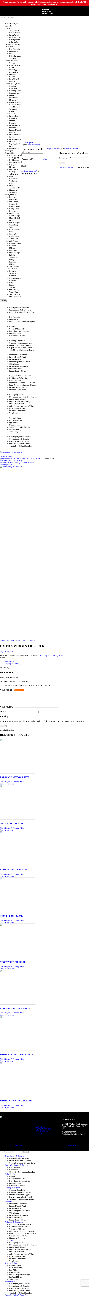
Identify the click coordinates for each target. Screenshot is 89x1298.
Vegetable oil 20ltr (13, 962)
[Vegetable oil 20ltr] (17, 958)
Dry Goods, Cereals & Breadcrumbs (14, 203)
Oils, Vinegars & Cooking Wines (14, 224)
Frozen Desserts (12, 122)
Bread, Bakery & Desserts (11, 24)
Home (2, 458)
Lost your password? (29, 171)
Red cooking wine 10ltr (15, 869)
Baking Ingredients (13, 198)
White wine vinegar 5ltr (16, 1100)
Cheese (12, 63)
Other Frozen (14, 148)
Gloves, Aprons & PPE (14, 186)
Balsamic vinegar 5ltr (14, 777)
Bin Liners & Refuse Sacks (14, 161)
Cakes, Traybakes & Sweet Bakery (14, 30)
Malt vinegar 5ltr (12, 823)
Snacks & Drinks (11, 269)
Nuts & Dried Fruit (16, 404)
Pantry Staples (10, 195)
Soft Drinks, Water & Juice (14, 290)
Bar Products (14, 49)
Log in (24, 166)
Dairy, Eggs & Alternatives (14, 71)
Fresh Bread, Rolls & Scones (15, 36)
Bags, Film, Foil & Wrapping (15, 156)
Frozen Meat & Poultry (18, 357)
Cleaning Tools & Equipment (15, 91)
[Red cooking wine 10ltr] (17, 865)
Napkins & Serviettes (13, 191)
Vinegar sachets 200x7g (15, 1008)
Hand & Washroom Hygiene (13, 97)
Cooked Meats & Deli (17, 329)
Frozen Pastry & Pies (17, 371)
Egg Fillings (13, 250)
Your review (7, 706)
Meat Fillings (14, 252)
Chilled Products (11, 60)
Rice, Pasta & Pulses (17, 408)
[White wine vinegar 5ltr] (17, 1096)
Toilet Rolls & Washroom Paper (14, 109)
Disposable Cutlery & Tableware (13, 171)
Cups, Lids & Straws (14, 165)
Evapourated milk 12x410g (10, 463)
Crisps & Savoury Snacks (12, 284)
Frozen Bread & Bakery (14, 117)
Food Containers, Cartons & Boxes (13, 179)
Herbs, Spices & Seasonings (14, 214)
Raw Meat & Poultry (14, 80)
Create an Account (33, 145)
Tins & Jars (13, 239)
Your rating (7, 689)
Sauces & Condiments (14, 235)
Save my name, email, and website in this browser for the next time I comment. (45, 721)
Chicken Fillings (12, 246)
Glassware (13, 51)
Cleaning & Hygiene (12, 83)
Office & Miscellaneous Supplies (15, 55)
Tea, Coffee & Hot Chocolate (15, 295)
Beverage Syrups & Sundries (13, 273)
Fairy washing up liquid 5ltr (10, 640)
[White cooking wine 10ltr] (17, 1050)
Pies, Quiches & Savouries (14, 41)
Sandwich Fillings (11, 241)
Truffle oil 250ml (11, 916)
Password (27, 159)
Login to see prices (27, 463)
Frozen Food (10, 114)
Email (3, 716)
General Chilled (12, 75)
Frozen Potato (15, 139)
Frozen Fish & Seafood (14, 126)
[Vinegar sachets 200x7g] (17, 1004)
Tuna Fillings (14, 266)
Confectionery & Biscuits (15, 279)
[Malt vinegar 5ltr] (17, 819)
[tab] (9, 662)
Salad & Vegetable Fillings (13, 257)
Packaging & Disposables (10, 152)
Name (4, 711)
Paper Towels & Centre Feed (15, 103)
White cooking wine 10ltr (16, 1054)
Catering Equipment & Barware (13, 45)
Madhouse (73, 1146)
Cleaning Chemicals (13, 87)
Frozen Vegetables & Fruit (14, 143)
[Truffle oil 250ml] (17, 911)
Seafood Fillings (12, 263)
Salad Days (16, 1146)
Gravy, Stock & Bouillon (15, 209)
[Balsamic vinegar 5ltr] (17, 773)
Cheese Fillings (15, 243)
